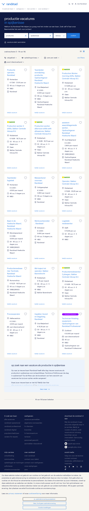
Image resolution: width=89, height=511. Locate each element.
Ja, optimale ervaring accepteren (44, 499)
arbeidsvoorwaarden (12, 469)
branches (27, 430)
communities (9, 459)
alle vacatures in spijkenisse (21, 385)
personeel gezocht (31, 440)
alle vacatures (9, 419)
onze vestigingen (30, 466)
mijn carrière (31, 9)
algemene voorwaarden (33, 423)
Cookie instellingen (44, 507)
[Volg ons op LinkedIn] (66, 466)
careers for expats (11, 437)
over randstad (42, 9)
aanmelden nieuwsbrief (33, 444)
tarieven (27, 437)
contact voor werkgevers (33, 463)
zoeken (73, 35)
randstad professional (12, 426)
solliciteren (8, 466)
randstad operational (12, 423)
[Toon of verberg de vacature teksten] (82, 51)
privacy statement (15, 493)
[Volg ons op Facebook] (69, 466)
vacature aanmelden (32, 419)
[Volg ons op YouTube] (73, 466)
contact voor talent (31, 459)
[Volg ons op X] (77, 466)
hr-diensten (28, 426)
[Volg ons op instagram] (81, 466)
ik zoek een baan (7, 9)
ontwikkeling (9, 456)
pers (26, 469)
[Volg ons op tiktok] (66, 469)
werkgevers (20, 9)
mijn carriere (9, 452)
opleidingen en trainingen (14, 463)
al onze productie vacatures (48, 385)
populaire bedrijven (11, 433)
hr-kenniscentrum (31, 433)
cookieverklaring (35, 493)
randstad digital (10, 430)
